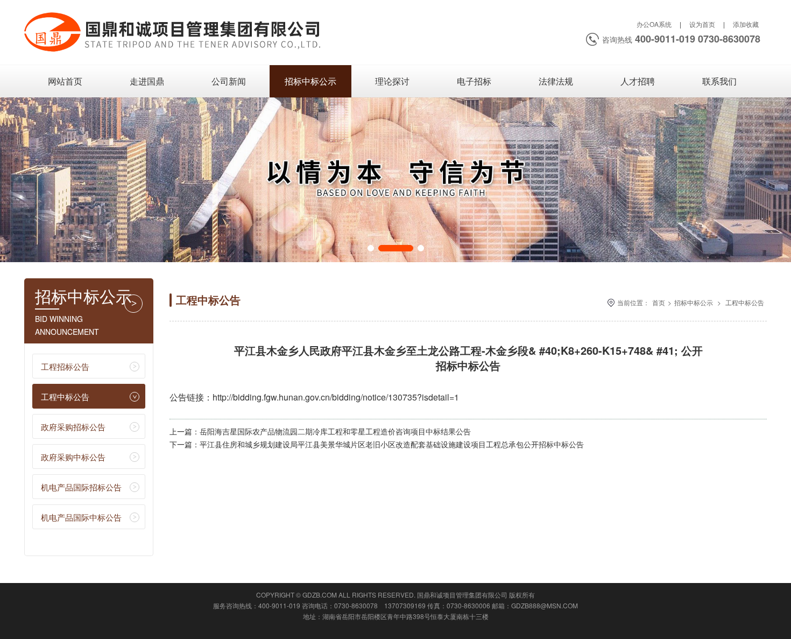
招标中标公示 (310, 81)
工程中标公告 (65, 396)
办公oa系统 (654, 24)
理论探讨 (392, 81)
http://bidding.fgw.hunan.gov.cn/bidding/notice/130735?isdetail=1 (336, 397)
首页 (658, 302)
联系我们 (719, 81)
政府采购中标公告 (73, 456)
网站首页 (65, 81)
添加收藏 (746, 24)
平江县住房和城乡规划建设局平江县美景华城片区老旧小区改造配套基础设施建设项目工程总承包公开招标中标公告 (392, 444)
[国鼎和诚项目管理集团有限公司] (173, 53)
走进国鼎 (147, 81)
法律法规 (556, 81)
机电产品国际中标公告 (81, 517)
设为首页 (702, 24)
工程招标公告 (65, 366)
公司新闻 (228, 81)
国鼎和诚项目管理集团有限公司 (462, 594)
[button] (371, 248)
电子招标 (474, 81)
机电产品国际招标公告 (81, 487)
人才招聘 (637, 81)
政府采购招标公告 (73, 426)
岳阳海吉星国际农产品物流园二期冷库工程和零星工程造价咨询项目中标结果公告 (335, 431)
